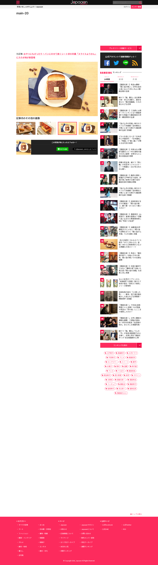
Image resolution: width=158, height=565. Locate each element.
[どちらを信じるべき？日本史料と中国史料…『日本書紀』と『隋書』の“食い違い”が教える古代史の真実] (109, 140)
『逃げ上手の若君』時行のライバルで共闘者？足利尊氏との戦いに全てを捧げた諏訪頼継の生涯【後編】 (130, 191)
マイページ (64, 538)
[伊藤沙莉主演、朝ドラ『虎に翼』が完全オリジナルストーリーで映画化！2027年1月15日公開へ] (109, 166)
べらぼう (121, 371)
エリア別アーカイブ (67, 542)
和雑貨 (42, 538)
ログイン (127, 7)
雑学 (134, 362)
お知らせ (63, 529)
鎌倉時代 (133, 384)
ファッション (23, 533)
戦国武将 (132, 357)
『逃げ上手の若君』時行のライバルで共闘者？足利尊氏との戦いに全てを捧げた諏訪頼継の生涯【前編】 (130, 126)
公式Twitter (116, 63)
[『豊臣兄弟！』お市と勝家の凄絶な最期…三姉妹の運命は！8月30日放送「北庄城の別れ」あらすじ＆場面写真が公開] (109, 322)
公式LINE (125, 63)
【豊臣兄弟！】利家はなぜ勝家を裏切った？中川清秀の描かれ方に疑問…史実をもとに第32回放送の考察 (130, 152)
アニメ (121, 357)
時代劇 (134, 366)
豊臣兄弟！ (121, 379)
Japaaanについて (87, 529)
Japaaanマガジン (87, 525)
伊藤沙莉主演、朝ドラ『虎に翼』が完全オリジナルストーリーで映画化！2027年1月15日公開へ (130, 165)
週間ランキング (87, 546)
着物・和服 (44, 533)
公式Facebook (106, 63)
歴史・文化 (44, 551)
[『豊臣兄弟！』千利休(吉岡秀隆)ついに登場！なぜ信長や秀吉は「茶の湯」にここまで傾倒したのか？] (109, 309)
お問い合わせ (86, 533)
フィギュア (112, 384)
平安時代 (112, 357)
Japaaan (79, 2)
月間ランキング (66, 551)
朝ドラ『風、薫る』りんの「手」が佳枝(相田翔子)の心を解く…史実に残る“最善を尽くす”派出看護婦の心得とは (130, 335)
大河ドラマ (133, 353)
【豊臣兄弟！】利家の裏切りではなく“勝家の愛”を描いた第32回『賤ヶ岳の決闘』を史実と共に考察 (130, 269)
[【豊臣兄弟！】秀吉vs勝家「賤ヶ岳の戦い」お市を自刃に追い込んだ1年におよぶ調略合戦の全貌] (109, 89)
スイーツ (125, 362)
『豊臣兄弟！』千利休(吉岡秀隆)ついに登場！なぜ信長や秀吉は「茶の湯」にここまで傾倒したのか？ (130, 308)
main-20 (22, 13)
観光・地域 (23, 546)
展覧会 (122, 384)
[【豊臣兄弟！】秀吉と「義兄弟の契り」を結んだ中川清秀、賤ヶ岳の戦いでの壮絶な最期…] (109, 257)
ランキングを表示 (120, 345)
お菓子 (109, 366)
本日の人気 (64, 546)
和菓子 (42, 542)
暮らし (21, 551)
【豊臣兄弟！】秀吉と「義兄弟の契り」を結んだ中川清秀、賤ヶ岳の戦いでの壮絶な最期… (130, 256)
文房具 (110, 379)
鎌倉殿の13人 (122, 393)
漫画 (125, 366)
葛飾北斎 (133, 388)
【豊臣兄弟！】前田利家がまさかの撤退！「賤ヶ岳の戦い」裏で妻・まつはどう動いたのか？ (130, 204)
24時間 (107, 78)
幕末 (118, 366)
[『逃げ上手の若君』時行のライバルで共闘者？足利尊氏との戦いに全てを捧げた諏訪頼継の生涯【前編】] (109, 128)
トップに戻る (137, 514)
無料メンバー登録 (87, 538)
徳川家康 (118, 375)
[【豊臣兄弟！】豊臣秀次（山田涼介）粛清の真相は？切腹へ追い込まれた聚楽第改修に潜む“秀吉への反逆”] (109, 218)
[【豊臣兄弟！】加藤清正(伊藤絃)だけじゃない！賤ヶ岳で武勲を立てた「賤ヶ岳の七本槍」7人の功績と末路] (109, 231)
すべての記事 (23, 525)
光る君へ (122, 388)
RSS (134, 63)
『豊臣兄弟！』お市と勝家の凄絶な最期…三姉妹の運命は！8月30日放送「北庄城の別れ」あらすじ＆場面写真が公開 (130, 322)
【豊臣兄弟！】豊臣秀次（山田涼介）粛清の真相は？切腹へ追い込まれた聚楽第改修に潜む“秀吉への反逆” (130, 217)
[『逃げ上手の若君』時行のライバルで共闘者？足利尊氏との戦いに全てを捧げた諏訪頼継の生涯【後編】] (109, 192)
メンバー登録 (136, 7)
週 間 (121, 78)
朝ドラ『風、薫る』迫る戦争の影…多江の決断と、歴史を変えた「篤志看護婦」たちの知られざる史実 (130, 100)
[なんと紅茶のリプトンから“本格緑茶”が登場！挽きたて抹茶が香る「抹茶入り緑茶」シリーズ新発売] (109, 283)
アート (21, 529)
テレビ (111, 371)
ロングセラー (112, 362)
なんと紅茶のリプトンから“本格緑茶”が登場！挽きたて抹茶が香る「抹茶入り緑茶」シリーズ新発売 (130, 282)
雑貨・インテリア (25, 538)
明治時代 (107, 375)
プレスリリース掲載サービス (120, 48)
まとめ (42, 525)
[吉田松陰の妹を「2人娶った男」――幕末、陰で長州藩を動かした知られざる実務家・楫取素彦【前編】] (109, 296)
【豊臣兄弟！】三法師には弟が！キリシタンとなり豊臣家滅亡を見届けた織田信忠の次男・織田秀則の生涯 (130, 113)
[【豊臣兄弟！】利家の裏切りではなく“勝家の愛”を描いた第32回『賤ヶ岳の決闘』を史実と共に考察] (109, 270)
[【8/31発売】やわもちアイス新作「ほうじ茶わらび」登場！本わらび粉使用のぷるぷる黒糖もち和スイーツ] (109, 244)
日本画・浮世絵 (45, 529)
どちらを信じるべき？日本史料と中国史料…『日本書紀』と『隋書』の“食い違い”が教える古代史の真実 (130, 139)
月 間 (135, 78)
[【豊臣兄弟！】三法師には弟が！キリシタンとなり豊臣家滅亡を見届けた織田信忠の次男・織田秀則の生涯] (109, 115)
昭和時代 (111, 388)
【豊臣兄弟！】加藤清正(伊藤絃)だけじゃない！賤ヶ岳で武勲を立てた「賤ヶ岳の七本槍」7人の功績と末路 (130, 230)
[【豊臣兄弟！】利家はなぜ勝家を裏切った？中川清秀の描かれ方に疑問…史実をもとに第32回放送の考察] (109, 153)
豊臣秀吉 (133, 379)
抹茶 (127, 375)
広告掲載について (66, 533)
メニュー (18, 2)
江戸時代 (110, 353)
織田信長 (132, 371)
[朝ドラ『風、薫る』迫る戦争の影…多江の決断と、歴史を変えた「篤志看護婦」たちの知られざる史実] (109, 102)
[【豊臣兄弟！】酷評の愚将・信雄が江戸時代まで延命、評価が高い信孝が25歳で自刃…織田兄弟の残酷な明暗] (109, 179)
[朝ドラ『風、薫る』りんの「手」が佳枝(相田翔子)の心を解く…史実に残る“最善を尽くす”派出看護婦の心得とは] (109, 335)
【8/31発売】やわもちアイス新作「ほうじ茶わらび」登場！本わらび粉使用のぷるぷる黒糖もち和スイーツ (130, 243)
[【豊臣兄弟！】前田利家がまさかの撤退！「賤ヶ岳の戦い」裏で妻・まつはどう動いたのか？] (109, 205)
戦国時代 (121, 353)
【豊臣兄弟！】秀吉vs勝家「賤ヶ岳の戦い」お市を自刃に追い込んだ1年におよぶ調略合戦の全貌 (130, 87)
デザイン (137, 375)
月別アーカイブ (86, 542)
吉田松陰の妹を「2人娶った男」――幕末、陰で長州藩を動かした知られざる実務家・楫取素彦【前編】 (130, 295)
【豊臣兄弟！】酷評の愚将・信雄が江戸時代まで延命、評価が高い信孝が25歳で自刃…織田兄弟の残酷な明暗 (130, 178)
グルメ (21, 542)
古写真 (21, 555)
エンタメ (43, 546)
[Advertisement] (36, 33)
